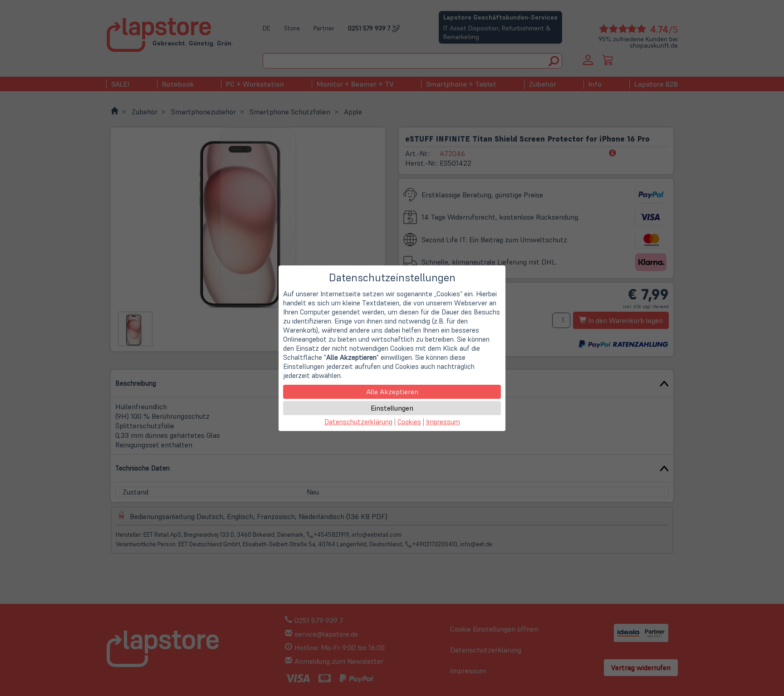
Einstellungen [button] (392, 407)
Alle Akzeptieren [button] (392, 391)
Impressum (443, 421)
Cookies (409, 421)
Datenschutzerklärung (358, 421)
